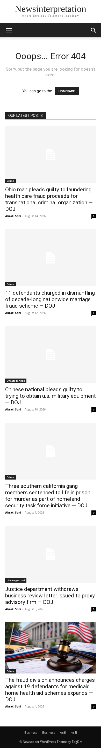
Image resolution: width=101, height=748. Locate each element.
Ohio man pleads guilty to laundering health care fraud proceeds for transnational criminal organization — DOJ (49, 199)
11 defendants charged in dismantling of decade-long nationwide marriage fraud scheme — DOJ (50, 299)
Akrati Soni (13, 216)
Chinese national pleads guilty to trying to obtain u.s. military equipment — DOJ (50, 396)
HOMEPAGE (67, 91)
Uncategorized (16, 380)
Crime (10, 181)
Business (30, 732)
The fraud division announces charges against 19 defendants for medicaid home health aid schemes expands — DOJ (50, 690)
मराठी (63, 732)
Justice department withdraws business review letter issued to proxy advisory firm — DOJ (50, 595)
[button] (9, 30)
